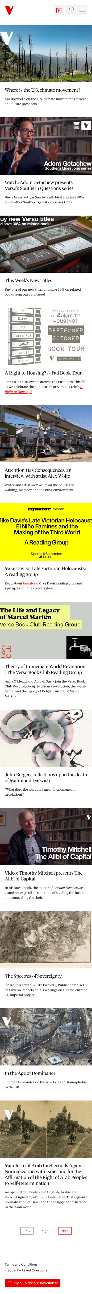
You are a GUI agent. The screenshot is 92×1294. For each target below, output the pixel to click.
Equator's (30, 583)
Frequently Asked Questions (26, 1270)
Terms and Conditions (21, 1264)
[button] (59, 10)
